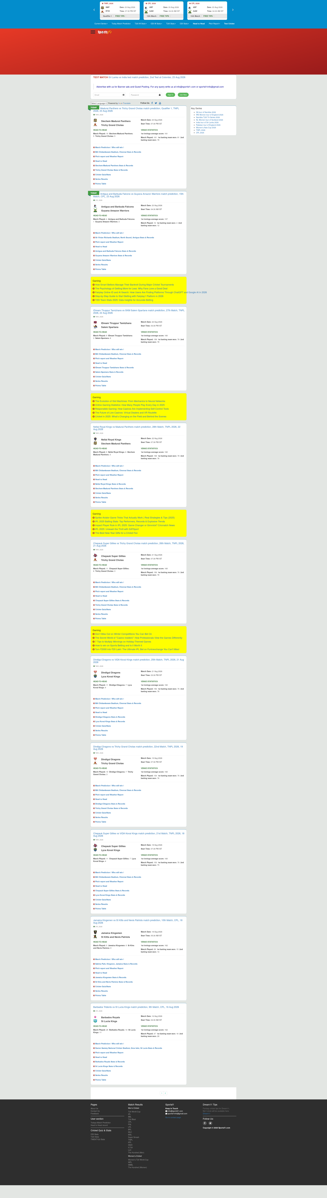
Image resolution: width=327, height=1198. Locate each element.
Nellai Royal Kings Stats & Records (110, 484)
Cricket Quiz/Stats (103, 174)
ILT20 (130, 1147)
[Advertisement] (163, 55)
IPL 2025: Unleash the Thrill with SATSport (117, 529)
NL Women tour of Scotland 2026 (209, 120)
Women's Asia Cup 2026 (206, 127)
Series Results (101, 179)
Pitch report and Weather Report (109, 156)
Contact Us (95, 1111)
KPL (129, 1142)
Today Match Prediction (121, 23)
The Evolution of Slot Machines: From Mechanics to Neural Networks (130, 401)
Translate (127, 103)
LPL (129, 1127)
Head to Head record (99, 1125)
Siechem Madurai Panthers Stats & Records (114, 165)
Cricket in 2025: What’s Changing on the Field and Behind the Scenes (130, 416)
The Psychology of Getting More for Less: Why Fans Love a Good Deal (131, 288)
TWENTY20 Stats (98, 1139)
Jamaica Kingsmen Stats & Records (110, 977)
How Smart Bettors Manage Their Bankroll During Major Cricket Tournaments (134, 284)
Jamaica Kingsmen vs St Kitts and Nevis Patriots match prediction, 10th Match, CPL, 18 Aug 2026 (137, 921)
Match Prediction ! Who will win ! (109, 147)
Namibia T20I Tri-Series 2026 (208, 117)
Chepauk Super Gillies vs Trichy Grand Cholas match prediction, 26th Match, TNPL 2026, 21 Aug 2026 (138, 544)
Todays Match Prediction (101, 1122)
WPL (130, 1162)
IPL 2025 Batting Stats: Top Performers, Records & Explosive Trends (130, 521)
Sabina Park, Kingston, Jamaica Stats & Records (116, 963)
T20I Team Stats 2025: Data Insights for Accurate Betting (124, 299)
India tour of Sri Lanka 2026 (207, 122)
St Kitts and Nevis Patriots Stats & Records (114, 982)
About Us (94, 1108)
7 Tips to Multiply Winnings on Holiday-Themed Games (123, 641)
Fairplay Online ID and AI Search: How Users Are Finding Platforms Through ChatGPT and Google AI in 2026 (151, 292)
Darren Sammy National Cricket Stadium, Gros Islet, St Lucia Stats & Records (128, 1048)
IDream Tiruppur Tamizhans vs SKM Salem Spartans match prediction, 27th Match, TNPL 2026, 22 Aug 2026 (139, 311)
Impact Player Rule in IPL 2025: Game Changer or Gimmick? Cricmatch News (135, 525)
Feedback (95, 1113)
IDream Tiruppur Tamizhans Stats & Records (114, 367)
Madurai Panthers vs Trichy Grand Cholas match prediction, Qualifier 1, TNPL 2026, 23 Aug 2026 (136, 109)
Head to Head (101, 161)
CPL (130, 1122)
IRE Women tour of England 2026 (209, 114)
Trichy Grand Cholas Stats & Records (111, 170)
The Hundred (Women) (137, 1167)
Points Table (100, 183)
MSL (130, 1134)
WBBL (130, 1164)
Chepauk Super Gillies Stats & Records (112, 600)
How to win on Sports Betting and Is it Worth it (118, 645)
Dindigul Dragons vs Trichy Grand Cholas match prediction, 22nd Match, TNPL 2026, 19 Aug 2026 (138, 748)
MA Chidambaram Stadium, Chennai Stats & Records (118, 152)
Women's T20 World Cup (138, 1159)
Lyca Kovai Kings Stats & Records (110, 721)
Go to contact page (173, 1117)
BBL (129, 1116)
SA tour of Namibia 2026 (206, 112)
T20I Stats (95, 1136)
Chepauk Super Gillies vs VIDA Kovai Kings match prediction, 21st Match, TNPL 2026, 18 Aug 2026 (138, 834)
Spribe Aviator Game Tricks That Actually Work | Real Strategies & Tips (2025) (135, 517)
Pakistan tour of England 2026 (208, 125)
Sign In (170, 94)
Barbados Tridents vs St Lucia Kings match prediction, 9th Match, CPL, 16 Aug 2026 (136, 1007)
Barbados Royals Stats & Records (110, 1061)
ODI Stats (94, 1134)
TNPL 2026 (200, 130)
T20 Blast (132, 1119)
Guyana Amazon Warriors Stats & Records (113, 255)
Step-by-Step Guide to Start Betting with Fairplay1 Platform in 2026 (129, 296)
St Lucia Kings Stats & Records (109, 1066)
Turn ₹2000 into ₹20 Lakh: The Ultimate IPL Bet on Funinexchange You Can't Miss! (137, 649)
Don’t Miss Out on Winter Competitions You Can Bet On (123, 633)
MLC (130, 1132)
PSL (129, 1124)
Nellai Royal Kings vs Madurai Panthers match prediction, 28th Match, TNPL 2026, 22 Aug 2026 (136, 428)
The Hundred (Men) (136, 1152)
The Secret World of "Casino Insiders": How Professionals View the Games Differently (138, 637)
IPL (129, 1114)
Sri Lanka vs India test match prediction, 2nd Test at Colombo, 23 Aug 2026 (147, 77)
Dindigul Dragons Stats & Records (110, 717)
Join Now (183, 94)
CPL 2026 (200, 132)
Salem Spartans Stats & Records (109, 372)
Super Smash (133, 1137)
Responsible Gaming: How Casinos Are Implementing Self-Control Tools (132, 408)
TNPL (130, 1139)
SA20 (130, 1145)
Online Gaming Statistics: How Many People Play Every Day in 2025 (130, 404)
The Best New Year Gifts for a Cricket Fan (116, 532)
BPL (129, 1129)
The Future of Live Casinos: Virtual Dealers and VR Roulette (126, 412)
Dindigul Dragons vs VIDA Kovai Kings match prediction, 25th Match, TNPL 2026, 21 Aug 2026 (138, 661)
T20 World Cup (134, 1111)
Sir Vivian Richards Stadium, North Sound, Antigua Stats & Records (124, 237)
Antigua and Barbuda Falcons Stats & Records (115, 251)
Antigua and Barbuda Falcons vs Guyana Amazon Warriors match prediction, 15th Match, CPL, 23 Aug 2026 (138, 195)
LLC (129, 1150)
